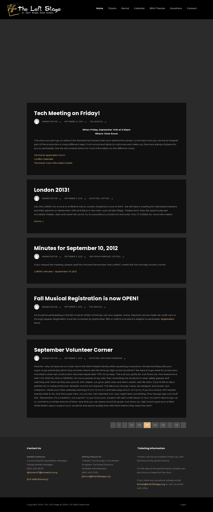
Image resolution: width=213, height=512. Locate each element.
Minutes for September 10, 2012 (76, 248)
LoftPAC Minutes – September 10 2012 (55, 271)
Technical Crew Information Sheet (53, 163)
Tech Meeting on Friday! (67, 113)
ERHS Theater (157, 8)
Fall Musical (96, 121)
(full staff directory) (37, 479)
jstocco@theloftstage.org (96, 476)
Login (183, 504)
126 (139, 425)
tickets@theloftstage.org (151, 484)
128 (155, 425)
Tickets (112, 8)
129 (162, 425)
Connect (192, 8)
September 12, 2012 (73, 121)
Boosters (94, 198)
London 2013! (52, 190)
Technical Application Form (49, 155)
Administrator (50, 121)
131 (176, 425)
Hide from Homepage (100, 256)
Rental (125, 8)
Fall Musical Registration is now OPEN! (86, 298)
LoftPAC (105, 198)
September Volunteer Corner (73, 350)
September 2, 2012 (73, 307)
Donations (176, 8)
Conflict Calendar (43, 159)
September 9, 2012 (73, 198)
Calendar (139, 8)
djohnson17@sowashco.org (42, 472)
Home (99, 8)
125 (131, 425)
